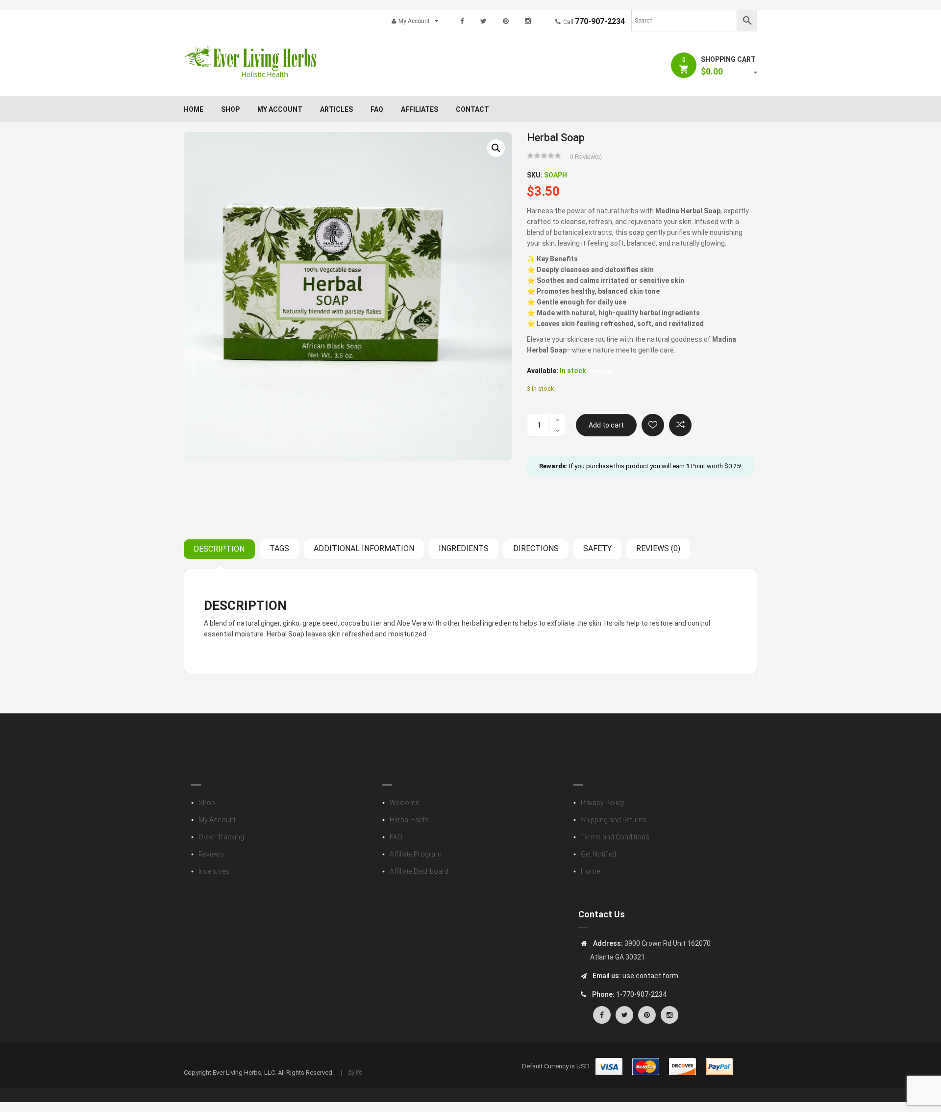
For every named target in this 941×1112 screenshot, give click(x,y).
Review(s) (586, 156)
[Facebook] (462, 21)
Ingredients (464, 548)
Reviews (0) (658, 548)
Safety (597, 548)
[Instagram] (528, 21)
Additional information (364, 548)
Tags (279, 548)
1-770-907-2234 (641, 994)
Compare (680, 425)
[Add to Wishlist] (653, 425)
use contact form (649, 976)
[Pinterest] (506, 21)
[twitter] (483, 21)
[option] (348, 296)
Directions (536, 548)
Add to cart (606, 425)
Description (219, 549)
